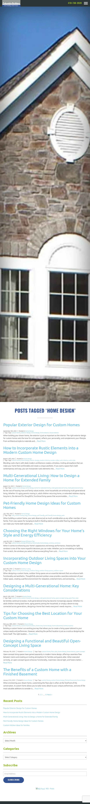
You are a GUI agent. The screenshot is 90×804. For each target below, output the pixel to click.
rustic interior (63, 460)
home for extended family (42, 488)
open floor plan (73, 598)
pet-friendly (40, 515)
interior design (34, 460)
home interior (71, 651)
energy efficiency (26, 543)
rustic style (71, 460)
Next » (49, 695)
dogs (26, 515)
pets (63, 515)
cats (13, 515)
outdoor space (58, 570)
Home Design (29, 431)
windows (57, 543)
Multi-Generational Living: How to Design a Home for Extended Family (41, 477)
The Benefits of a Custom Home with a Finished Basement (37, 671)
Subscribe (14, 779)
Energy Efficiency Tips (28, 541)
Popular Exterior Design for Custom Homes (41, 424)
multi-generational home (59, 488)
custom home (16, 433)
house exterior (54, 433)
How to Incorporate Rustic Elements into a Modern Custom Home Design (40, 450)
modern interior (45, 460)
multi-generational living (75, 488)
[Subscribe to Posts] (40, 789)
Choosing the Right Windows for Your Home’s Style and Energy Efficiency (43, 532)
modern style (54, 460)
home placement (57, 625)
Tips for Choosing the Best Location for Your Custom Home (42, 615)
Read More (41, 441)
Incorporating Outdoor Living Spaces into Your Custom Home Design (44, 560)
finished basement (71, 680)
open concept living (62, 598)
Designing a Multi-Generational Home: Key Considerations (41, 588)
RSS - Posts (50, 789)
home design (35, 433)
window (51, 543)
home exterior (44, 433)
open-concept (80, 651)
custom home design (18, 488)
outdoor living (34, 570)
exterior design (26, 433)
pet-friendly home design (53, 515)
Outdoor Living (26, 569)
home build (36, 543)
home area (39, 625)
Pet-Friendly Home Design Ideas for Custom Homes (42, 505)
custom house (25, 598)
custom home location (28, 625)
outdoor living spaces (46, 570)
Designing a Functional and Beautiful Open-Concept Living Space (42, 643)
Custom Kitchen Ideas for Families (16, 725)
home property (68, 625)
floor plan (54, 651)
